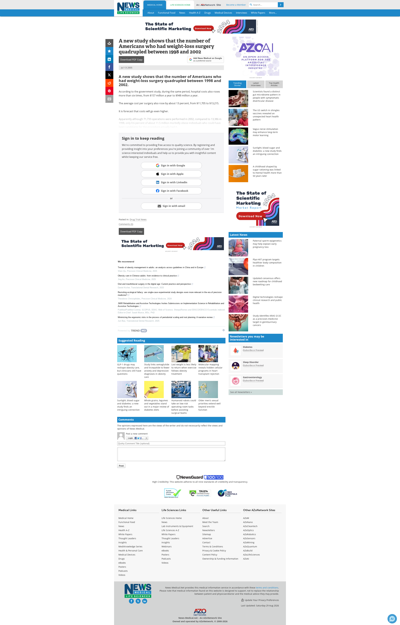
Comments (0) (126, 224)
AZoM (246, 518)
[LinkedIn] (109, 59)
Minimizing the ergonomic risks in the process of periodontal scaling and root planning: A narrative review (165, 317)
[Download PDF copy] (109, 43)
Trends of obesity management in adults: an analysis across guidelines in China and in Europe (160, 267)
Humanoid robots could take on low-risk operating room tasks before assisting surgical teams (183, 406)
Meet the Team (210, 522)
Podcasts (123, 570)
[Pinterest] (109, 91)
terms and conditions (267, 587)
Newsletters (208, 530)
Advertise (207, 538)
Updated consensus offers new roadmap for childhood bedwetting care (267, 281)
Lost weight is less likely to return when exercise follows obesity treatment (183, 369)
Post (121, 465)
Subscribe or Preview (253, 350)
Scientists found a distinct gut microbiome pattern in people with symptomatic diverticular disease (266, 96)
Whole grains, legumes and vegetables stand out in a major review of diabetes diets (156, 405)
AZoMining (248, 542)
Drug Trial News (138, 219)
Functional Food (126, 522)
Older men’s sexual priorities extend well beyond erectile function (209, 405)
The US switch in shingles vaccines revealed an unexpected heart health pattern (266, 115)
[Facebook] (109, 67)
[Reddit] (109, 83)
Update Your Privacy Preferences (261, 600)
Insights (122, 542)
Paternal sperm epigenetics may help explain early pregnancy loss (267, 243)
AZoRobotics (249, 534)
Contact (206, 542)
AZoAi (246, 558)
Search (206, 526)
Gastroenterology (252, 377)
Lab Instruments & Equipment (177, 526)
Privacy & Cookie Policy (214, 550)
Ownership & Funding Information (220, 558)
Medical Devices (126, 554)
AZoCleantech (250, 526)
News (121, 526)
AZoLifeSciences (251, 554)
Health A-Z (123, 530)
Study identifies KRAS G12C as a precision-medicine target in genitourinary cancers (267, 320)
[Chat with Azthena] (392, 618)
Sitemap (206, 534)
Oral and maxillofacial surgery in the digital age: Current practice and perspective (154, 284)
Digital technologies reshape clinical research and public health (268, 300)
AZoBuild (247, 550)
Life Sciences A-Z (170, 530)
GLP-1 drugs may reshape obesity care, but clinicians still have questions (129, 369)
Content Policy (209, 554)
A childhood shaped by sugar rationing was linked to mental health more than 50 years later (267, 171)
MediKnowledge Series (130, 546)
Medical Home (154, 4)
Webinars (167, 546)
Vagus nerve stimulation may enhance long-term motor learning (265, 132)
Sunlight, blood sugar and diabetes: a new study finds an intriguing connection (128, 405)
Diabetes (247, 346)
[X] (109, 75)
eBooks (122, 562)
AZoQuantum (250, 546)
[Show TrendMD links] (223, 330)
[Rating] (109, 51)
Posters (122, 566)
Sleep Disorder (251, 362)
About (205, 518)
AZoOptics (248, 530)
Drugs (121, 558)
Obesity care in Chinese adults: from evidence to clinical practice (147, 276)
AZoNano (248, 522)
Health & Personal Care (130, 550)
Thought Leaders (127, 538)
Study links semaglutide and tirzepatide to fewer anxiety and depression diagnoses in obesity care (157, 370)
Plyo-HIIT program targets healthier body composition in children (267, 262)
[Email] (109, 99)
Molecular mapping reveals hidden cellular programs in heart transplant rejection (210, 369)
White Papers (125, 534)
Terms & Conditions (212, 546)
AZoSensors (249, 538)
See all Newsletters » (241, 392)
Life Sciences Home (180, 4)
